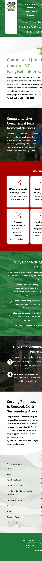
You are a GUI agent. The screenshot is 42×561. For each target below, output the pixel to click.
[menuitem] (26, 22)
